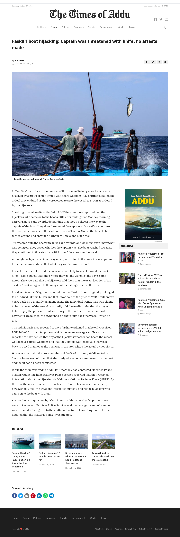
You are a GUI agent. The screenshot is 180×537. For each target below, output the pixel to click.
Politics (65, 27)
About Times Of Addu (103, 529)
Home (43, 27)
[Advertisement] (143, 367)
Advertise (119, 529)
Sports (91, 27)
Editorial (20, 60)
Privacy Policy (130, 529)
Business (79, 27)
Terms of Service (161, 529)
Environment (106, 27)
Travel (132, 27)
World (121, 27)
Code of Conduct (145, 529)
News (54, 27)
